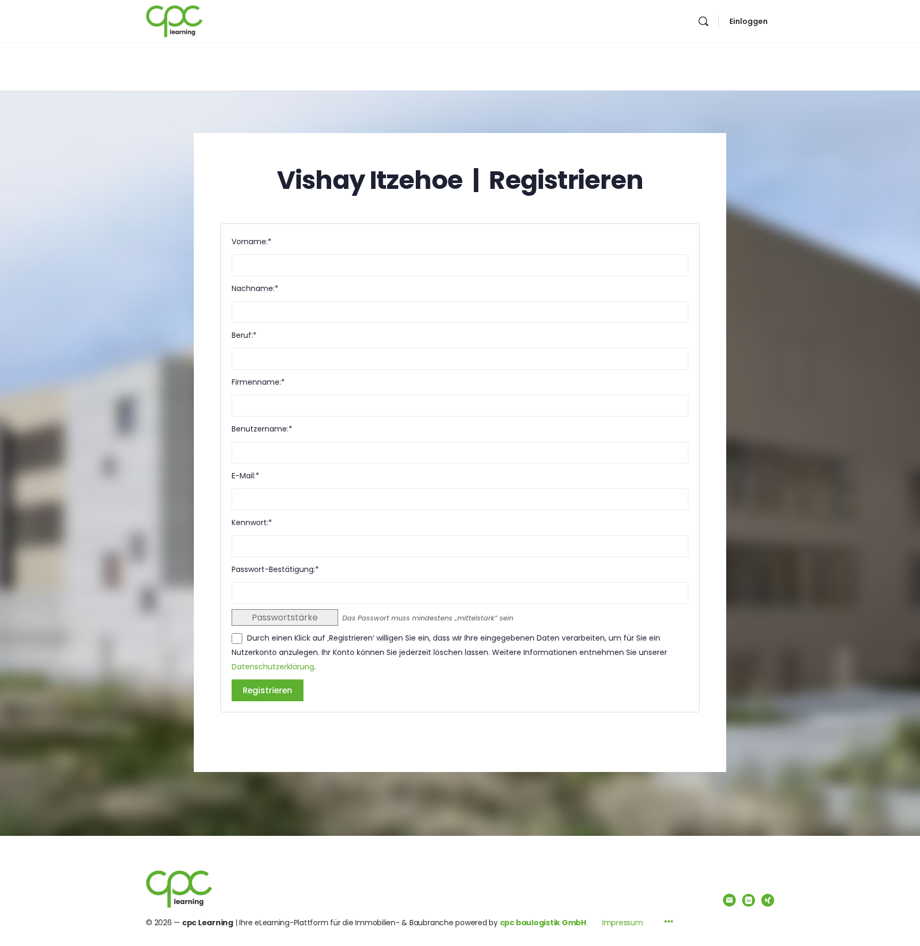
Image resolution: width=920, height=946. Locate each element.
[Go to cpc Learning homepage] (174, 20)
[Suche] (703, 21)
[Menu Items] (668, 922)
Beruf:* (244, 335)
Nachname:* (255, 288)
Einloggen (748, 21)
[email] (729, 900)
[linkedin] (748, 900)
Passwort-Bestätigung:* (275, 569)
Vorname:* (252, 241)
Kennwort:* (252, 522)
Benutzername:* (262, 429)
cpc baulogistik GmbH (543, 922)
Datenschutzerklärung (273, 666)
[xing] (767, 900)
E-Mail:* (245, 475)
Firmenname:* (258, 382)
